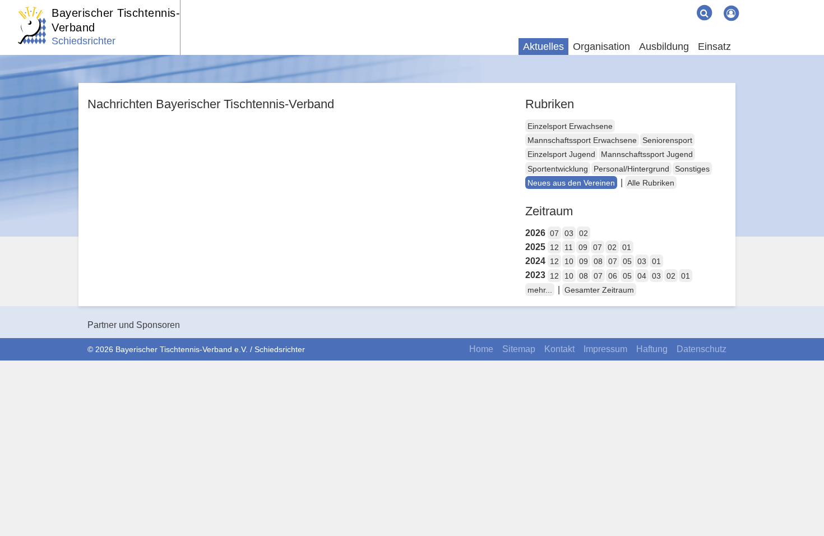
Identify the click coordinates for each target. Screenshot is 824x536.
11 (568, 247)
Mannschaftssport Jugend (647, 154)
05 (627, 261)
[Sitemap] (648, 4)
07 (554, 233)
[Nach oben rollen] (801, 504)
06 (612, 275)
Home (481, 349)
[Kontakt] (656, 4)
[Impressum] (665, 4)
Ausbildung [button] (664, 46)
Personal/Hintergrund (631, 168)
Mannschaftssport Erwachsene (582, 140)
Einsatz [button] (714, 46)
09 (582, 247)
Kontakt (559, 349)
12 (554, 247)
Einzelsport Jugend (561, 154)
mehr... (539, 289)
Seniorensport (667, 140)
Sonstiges (692, 168)
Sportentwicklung (557, 168)
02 (583, 233)
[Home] (639, 4)
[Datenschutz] (683, 4)
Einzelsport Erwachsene (570, 126)
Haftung (652, 349)
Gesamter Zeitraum (599, 289)
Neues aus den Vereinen (571, 182)
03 (568, 233)
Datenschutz (701, 349)
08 (598, 261)
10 (568, 261)
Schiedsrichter (83, 41)
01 (626, 247)
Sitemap (518, 349)
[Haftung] (674, 4)
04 (641, 275)
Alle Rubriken (650, 182)
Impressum (605, 349)
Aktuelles (543, 46)
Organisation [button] (601, 46)
